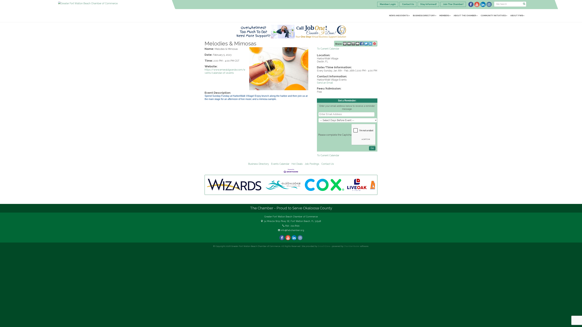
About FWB (516, 15)
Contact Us (327, 163)
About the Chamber (465, 15)
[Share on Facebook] (362, 43)
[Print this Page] (345, 43)
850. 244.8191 (292, 226)
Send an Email (325, 82)
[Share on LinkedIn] (370, 43)
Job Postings (312, 163)
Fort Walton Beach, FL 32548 (292, 221)
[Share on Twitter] (366, 43)
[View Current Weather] (357, 43)
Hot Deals (297, 163)
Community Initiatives (493, 15)
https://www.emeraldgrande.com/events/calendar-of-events (225, 71)
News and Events (398, 15)
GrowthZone (324, 246)
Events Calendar (280, 163)
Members (444, 15)
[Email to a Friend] (349, 43)
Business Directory (424, 15)
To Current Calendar (328, 48)
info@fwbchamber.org (292, 230)
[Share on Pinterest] (374, 43)
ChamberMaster (352, 246)
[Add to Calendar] (353, 43)
